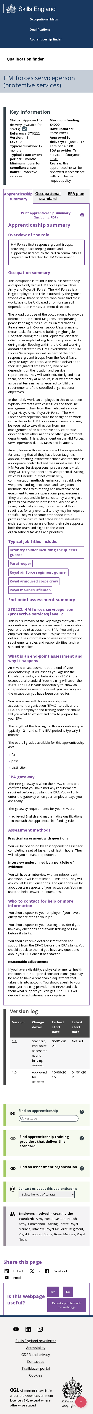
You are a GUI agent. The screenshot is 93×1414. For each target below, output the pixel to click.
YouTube (16, 1329)
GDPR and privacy (35, 1355)
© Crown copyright (68, 1403)
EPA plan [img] (76, 193)
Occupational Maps (44, 19)
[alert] (81, 1111)
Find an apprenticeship (38, 1110)
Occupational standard (48, 196)
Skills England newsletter (36, 1341)
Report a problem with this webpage (66, 1305)
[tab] (18, 196)
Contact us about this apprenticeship (48, 1188)
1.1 (14, 1041)
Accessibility (35, 1348)
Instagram (40, 1329)
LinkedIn (19, 1271)
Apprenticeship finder (46, 39)
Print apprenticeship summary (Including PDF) (46, 215)
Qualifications (40, 29)
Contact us (35, 1362)
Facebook (60, 1271)
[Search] (22, 1118)
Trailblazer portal (35, 1369)
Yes (53, 1292)
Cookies (35, 1376)
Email (17, 1277)
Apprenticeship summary (18, 196)
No (68, 1292)
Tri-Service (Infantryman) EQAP (66, 154)
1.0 (14, 1072)
